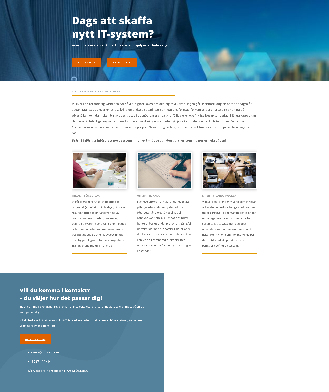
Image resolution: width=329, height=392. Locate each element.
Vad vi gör (86, 62)
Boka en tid (35, 339)
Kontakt (122, 62)
